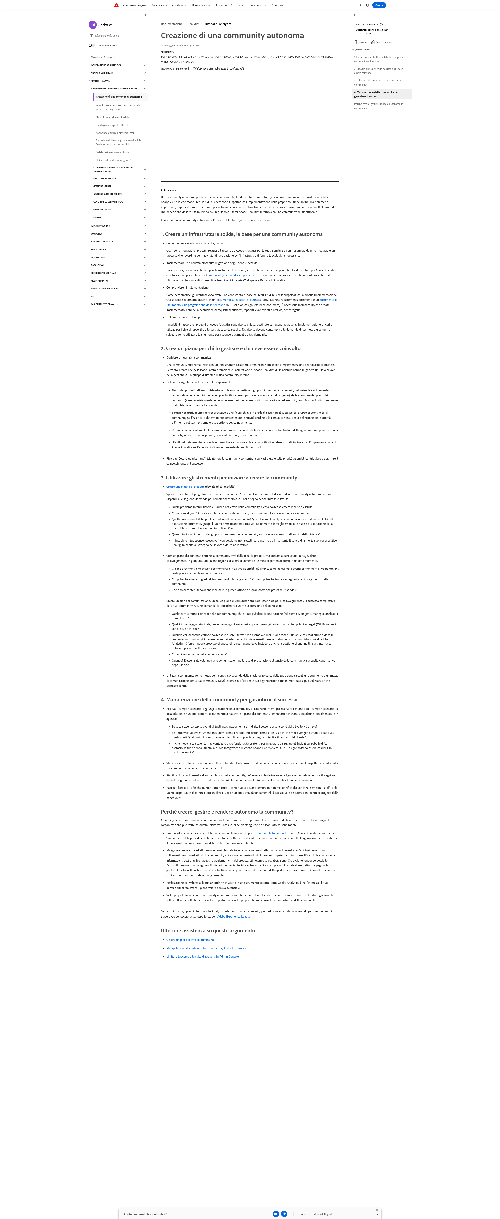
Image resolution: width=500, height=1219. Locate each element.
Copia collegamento (385, 41)
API (92, 296)
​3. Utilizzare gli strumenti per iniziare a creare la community (379, 82)
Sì (361, 33)
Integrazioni (98, 257)
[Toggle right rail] (354, 15)
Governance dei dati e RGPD (108, 201)
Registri (97, 217)
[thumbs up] (276, 1214)
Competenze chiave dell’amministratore (115, 88)
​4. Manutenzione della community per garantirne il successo (376, 94)
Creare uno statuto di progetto (185, 486)
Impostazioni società (104, 178)
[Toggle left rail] (146, 15)
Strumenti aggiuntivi (102, 241)
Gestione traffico (103, 209)
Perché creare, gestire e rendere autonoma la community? (378, 106)
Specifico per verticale (103, 273)
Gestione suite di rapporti (107, 194)
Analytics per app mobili (104, 288)
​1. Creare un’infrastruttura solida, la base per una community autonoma (379, 59)
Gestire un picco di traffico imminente (190, 940)
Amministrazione (100, 80)
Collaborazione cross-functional (112, 152)
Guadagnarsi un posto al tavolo (112, 125)
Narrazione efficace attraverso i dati (115, 133)
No (370, 33)
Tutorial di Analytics (217, 24)
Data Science (97, 265)
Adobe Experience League (234, 916)
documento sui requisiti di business (238, 300)
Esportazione (98, 249)
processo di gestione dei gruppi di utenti (233, 275)
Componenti (97, 234)
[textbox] (117, 35)
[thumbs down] (284, 1214)
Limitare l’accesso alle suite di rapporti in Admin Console (202, 956)
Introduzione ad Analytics (106, 65)
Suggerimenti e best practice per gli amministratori (113, 169)
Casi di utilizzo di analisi (104, 304)
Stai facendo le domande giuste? (113, 160)
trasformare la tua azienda (270, 833)
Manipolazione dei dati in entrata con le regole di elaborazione (206, 948)
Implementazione (100, 226)
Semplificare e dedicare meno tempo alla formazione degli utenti (118, 107)
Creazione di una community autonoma (119, 96)
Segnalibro (364, 41)
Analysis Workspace (102, 73)
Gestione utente (102, 186)
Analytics (193, 24)
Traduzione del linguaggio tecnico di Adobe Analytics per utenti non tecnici (119, 142)
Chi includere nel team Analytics (113, 117)
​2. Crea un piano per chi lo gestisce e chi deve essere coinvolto (378, 71)
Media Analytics (100, 280)
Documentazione (172, 24)
